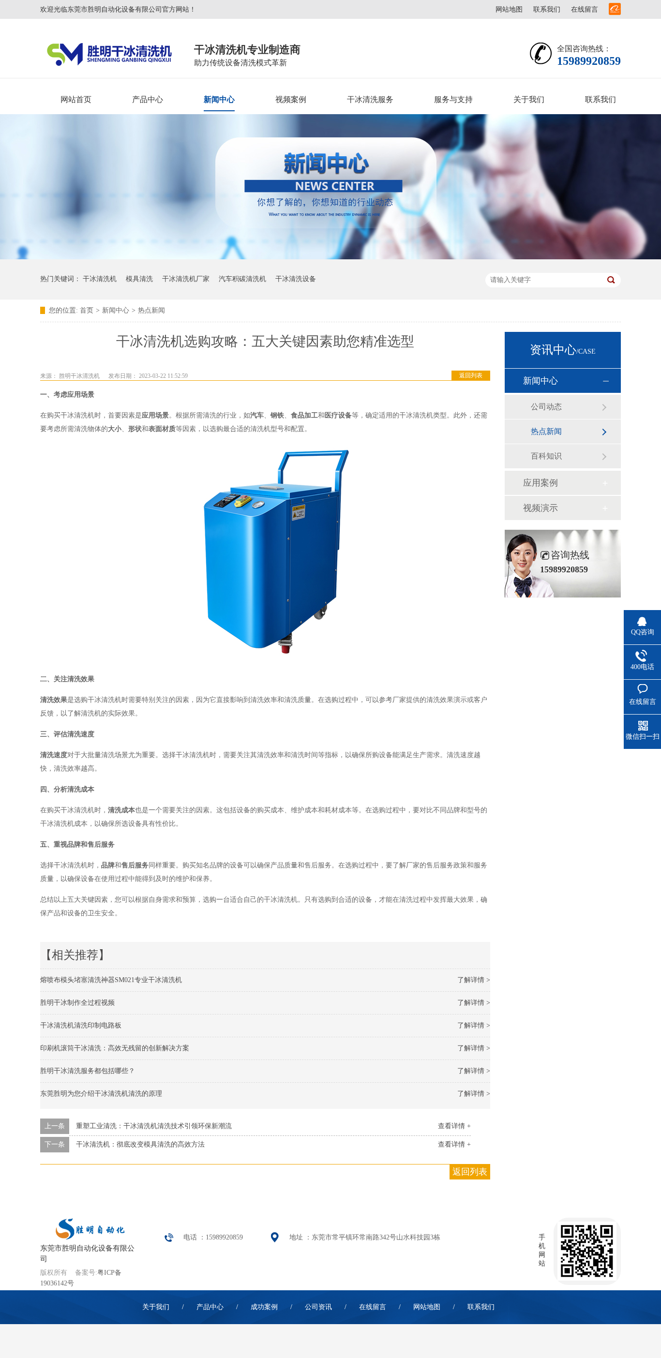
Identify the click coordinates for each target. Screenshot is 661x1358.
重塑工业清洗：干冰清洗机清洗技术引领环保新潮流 (154, 1126)
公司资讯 (318, 1307)
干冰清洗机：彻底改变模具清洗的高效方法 (140, 1144)
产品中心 (147, 99)
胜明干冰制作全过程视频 (77, 1002)
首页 (86, 310)
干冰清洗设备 (295, 279)
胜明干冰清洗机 (79, 376)
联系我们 (546, 9)
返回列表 (470, 375)
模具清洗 (139, 279)
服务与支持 (453, 99)
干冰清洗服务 (370, 99)
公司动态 (546, 407)
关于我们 (528, 99)
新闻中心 (219, 99)
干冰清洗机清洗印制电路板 (80, 1025)
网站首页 (75, 99)
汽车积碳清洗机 (242, 279)
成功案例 (264, 1307)
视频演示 (540, 508)
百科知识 (546, 456)
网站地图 (509, 9)
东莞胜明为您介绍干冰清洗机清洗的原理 (101, 1093)
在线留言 (584, 9)
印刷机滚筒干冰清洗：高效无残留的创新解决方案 (114, 1048)
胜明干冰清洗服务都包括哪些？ (87, 1070)
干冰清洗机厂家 (186, 279)
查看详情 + (454, 1126)
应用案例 (540, 483)
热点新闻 (151, 310)
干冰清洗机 (100, 279)
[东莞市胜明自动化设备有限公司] (88, 1237)
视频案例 (290, 99)
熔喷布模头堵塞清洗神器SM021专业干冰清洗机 (111, 980)
